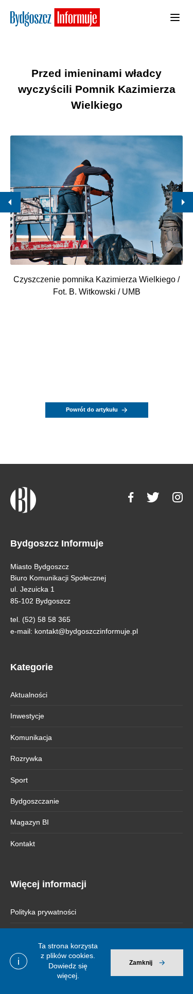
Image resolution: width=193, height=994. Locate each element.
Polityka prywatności (43, 912)
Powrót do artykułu (92, 409)
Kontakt (22, 844)
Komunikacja (31, 737)
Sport (19, 780)
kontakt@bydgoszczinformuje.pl (86, 631)
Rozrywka (26, 758)
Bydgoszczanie (34, 801)
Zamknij (140, 962)
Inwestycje (27, 716)
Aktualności (28, 695)
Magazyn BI (29, 822)
